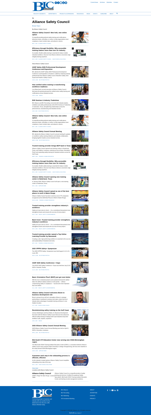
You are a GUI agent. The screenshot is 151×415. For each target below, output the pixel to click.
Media (88, 13)
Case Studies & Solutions (59, 59)
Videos (40, 95)
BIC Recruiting (65, 392)
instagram (66, 2)
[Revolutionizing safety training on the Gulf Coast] (80, 314)
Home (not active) (5, 13)
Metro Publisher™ (78, 413)
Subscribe (103, 13)
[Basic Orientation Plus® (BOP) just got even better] (80, 281)
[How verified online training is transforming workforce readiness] (80, 89)
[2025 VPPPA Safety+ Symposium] (80, 253)
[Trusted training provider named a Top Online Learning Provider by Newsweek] (80, 238)
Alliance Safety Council (44, 43)
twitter (58, 2)
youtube (61, 2)
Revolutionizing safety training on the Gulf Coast (50, 310)
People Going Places (43, 305)
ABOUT (92, 390)
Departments (52, 13)
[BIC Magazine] (43, 6)
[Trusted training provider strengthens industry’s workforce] (80, 210)
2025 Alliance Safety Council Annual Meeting (49, 325)
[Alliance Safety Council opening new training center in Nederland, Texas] (80, 181)
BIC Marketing (65, 395)
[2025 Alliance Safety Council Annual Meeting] (80, 330)
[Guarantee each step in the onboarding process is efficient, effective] (80, 360)
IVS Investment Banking (67, 398)
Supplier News (42, 185)
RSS (33, 18)
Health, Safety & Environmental (47, 214)
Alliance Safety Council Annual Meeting (47, 131)
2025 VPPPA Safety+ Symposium (44, 248)
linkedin (63, 2)
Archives (102, 2)
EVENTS (92, 395)
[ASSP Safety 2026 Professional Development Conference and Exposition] (80, 71)
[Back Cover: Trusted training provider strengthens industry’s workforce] (80, 224)
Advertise (109, 2)
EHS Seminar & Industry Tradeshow (45, 100)
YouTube (112, 390)
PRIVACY (93, 398)
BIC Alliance (64, 390)
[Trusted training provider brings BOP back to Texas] (80, 150)
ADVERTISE (93, 392)
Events (95, 13)
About (111, 13)
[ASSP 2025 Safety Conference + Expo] (80, 267)
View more (35, 368)
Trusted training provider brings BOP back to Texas (51, 146)
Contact (116, 2)
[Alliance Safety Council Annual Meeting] (80, 136)
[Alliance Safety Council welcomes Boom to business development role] (80, 297)
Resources (80, 13)
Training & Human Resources (46, 156)
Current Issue (94, 2)
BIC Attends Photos (44, 79)
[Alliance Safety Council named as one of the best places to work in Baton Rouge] (80, 195)
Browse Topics (36, 26)
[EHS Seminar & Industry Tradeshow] (80, 104)
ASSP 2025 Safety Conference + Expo (46, 263)
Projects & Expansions (67, 13)
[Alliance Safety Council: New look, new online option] (80, 37)
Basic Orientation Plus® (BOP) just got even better (51, 277)
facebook (56, 2)
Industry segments (39, 13)
